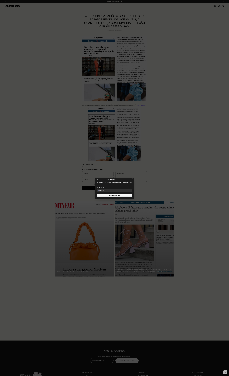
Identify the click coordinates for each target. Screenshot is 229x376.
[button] (114, 190)
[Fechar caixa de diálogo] (133, 179)
